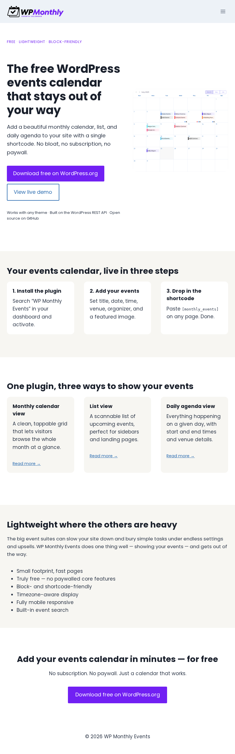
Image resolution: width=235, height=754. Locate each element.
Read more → (27, 463)
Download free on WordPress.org (55, 173)
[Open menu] (223, 11)
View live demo (33, 192)
